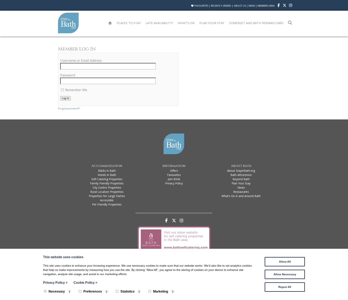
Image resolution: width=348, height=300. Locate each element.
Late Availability (159, 23)
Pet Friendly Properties (107, 204)
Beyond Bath (241, 179)
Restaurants (241, 192)
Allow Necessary (284, 274)
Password (67, 75)
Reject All (284, 287)
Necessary (57, 291)
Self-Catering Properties (106, 179)
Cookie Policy (85, 282)
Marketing (160, 291)
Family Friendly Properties (107, 183)
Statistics (127, 291)
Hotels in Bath (107, 175)
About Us (240, 5)
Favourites (201, 5)
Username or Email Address (81, 60)
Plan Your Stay (211, 23)
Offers (174, 171)
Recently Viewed (221, 5)
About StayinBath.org (241, 171)
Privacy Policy (174, 183)
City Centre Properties (107, 187)
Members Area (266, 5)
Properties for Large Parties (107, 196)
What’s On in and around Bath (241, 196)
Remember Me (75, 90)
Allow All (285, 261)
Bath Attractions (241, 175)
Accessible (107, 200)
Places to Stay (129, 23)
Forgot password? (69, 108)
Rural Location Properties (106, 192)
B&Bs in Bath (107, 171)
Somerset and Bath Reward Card (256, 23)
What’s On (186, 23)
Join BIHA (174, 179)
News (252, 5)
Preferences (92, 291)
